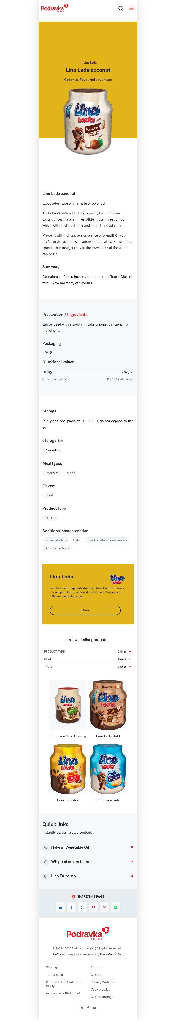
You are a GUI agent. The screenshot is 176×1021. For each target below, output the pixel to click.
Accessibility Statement (63, 993)
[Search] (121, 8)
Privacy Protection (104, 982)
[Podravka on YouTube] (94, 1008)
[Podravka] (54, 11)
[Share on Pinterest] (93, 907)
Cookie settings (102, 997)
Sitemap (52, 967)
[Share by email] (104, 907)
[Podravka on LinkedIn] (81, 1008)
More (85, 610)
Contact (96, 975)
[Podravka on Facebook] (88, 1008)
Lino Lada (90, 62)
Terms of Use (55, 975)
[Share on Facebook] (71, 907)
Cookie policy (100, 989)
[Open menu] (132, 8)
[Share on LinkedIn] (60, 907)
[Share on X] (82, 907)
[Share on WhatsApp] (115, 907)
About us (97, 967)
